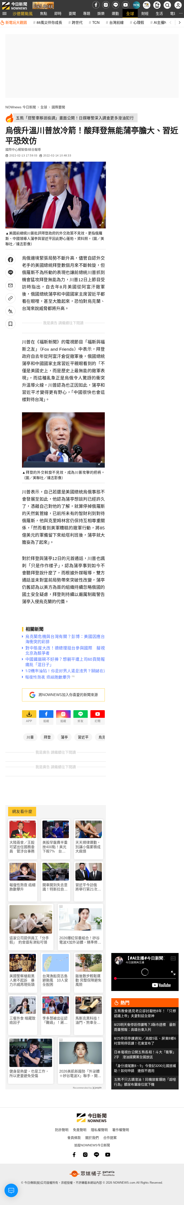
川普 (30, 736)
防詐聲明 (61, 1129)
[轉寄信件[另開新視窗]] (10, 285)
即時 (57, 13)
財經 (145, 13)
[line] (115, 5)
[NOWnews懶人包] (146, 5)
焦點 (43, 13)
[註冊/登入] (178, 5)
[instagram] (106, 5)
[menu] (4, 13)
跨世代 (77, 22)
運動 (115, 13)
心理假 (138, 22)
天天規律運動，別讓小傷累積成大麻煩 (88, 847)
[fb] (96, 5)
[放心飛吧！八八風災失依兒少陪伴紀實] (43, 6)
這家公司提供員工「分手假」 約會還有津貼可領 (29, 940)
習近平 (83, 736)
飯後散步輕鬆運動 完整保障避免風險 (88, 980)
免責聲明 (79, 1129)
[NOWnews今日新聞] (14, 5)
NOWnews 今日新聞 (20, 107)
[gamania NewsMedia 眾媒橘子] (92, 1173)
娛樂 (101, 13)
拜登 (47, 736)
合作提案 (110, 1137)
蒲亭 (64, 736)
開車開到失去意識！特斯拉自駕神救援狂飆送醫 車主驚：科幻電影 (55, 887)
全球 (130, 13)
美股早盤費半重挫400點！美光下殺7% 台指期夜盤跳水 (55, 847)
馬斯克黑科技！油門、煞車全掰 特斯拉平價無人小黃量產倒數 (88, 1020)
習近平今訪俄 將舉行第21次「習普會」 (88, 887)
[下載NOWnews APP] (157, 5)
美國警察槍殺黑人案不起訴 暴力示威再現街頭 (22, 980)
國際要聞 (58, 107)
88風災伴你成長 (49, 22)
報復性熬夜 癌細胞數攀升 (22, 887)
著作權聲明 (120, 1129)
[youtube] (125, 5)
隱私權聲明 (99, 1129)
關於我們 (92, 1137)
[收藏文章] (10, 324)
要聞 (72, 13)
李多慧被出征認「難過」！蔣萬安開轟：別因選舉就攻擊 (55, 1020)
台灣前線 (116, 22)
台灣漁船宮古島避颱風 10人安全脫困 (55, 980)
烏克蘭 (104, 736)
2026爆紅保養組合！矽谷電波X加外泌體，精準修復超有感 (80, 940)
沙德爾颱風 (23, 13)
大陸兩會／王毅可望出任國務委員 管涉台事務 (22, 847)
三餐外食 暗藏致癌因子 (22, 1020)
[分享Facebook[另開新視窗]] (10, 260)
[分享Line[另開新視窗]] (10, 273)
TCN (96, 22)
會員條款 (74, 1137)
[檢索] (167, 5)
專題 (86, 13)
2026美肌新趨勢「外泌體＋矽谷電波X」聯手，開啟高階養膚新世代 (80, 1073)
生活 (159, 13)
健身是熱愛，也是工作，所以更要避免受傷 (29, 1073)
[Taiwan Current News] (136, 5)
